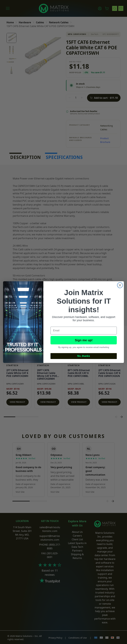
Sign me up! (84, 340)
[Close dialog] (120, 285)
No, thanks (83, 356)
